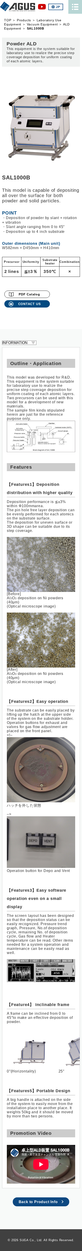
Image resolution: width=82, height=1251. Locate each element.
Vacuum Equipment (42, 24)
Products (24, 20)
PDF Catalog (29, 294)
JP (58, 7)
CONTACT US (29, 304)
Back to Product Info (38, 1202)
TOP (7, 20)
